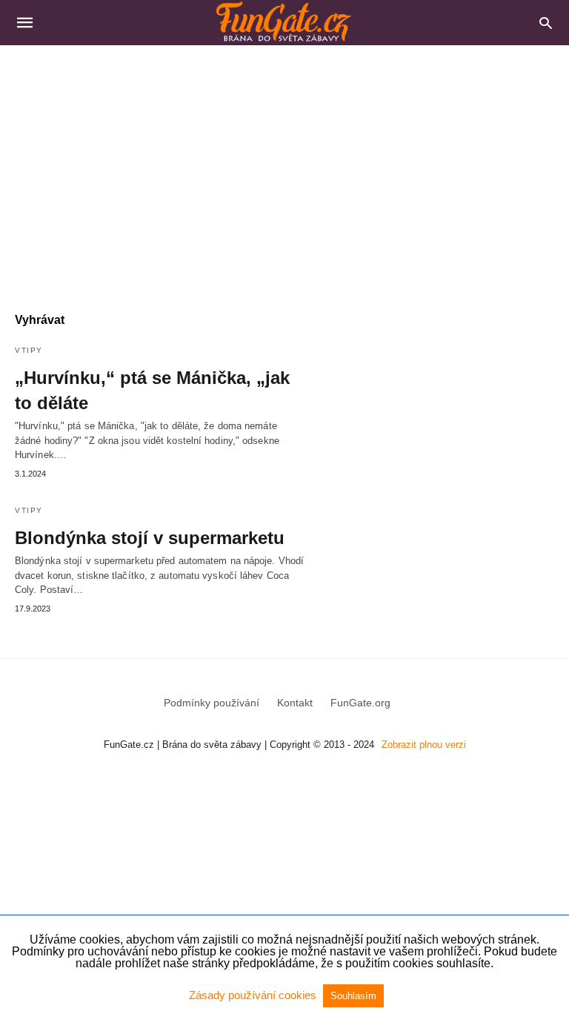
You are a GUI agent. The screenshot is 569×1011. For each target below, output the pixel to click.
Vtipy (29, 350)
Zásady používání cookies (254, 995)
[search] (545, 22)
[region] (284, 171)
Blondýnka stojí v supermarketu (149, 538)
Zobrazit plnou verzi (424, 744)
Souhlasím (353, 995)
